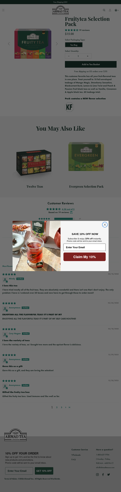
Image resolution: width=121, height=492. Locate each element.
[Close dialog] (104, 224)
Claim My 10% (84, 256)
